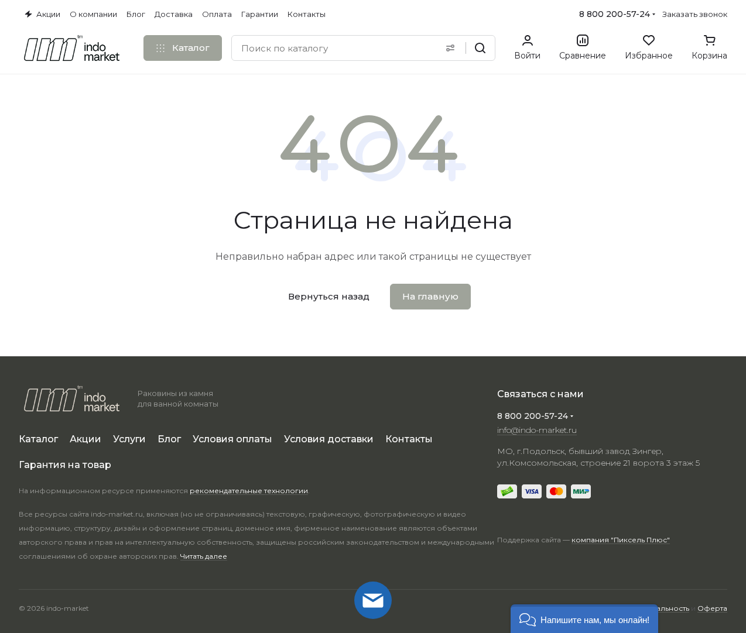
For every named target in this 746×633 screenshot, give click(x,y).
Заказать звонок (694, 14)
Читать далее (203, 556)
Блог (169, 439)
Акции (85, 439)
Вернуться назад (328, 296)
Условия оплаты (232, 439)
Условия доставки (329, 439)
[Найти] (480, 48)
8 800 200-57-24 (614, 14)
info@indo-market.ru (537, 430)
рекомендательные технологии (249, 490)
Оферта (712, 608)
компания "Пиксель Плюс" (621, 539)
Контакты (409, 439)
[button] (584, 618)
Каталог (38, 439)
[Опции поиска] (450, 48)
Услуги (129, 439)
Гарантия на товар (65, 464)
